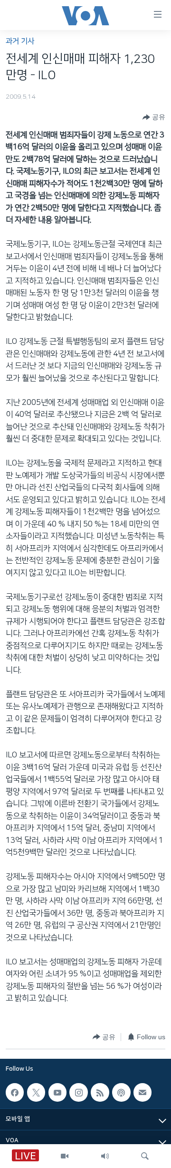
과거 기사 (20, 41)
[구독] (142, 1092)
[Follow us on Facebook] (15, 1092)
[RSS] (100, 1092)
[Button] (153, 117)
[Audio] (105, 1156)
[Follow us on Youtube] (57, 1092)
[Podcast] (121, 1092)
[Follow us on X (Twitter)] (36, 1092)
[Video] (64, 1156)
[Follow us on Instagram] (78, 1092)
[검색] (145, 1156)
